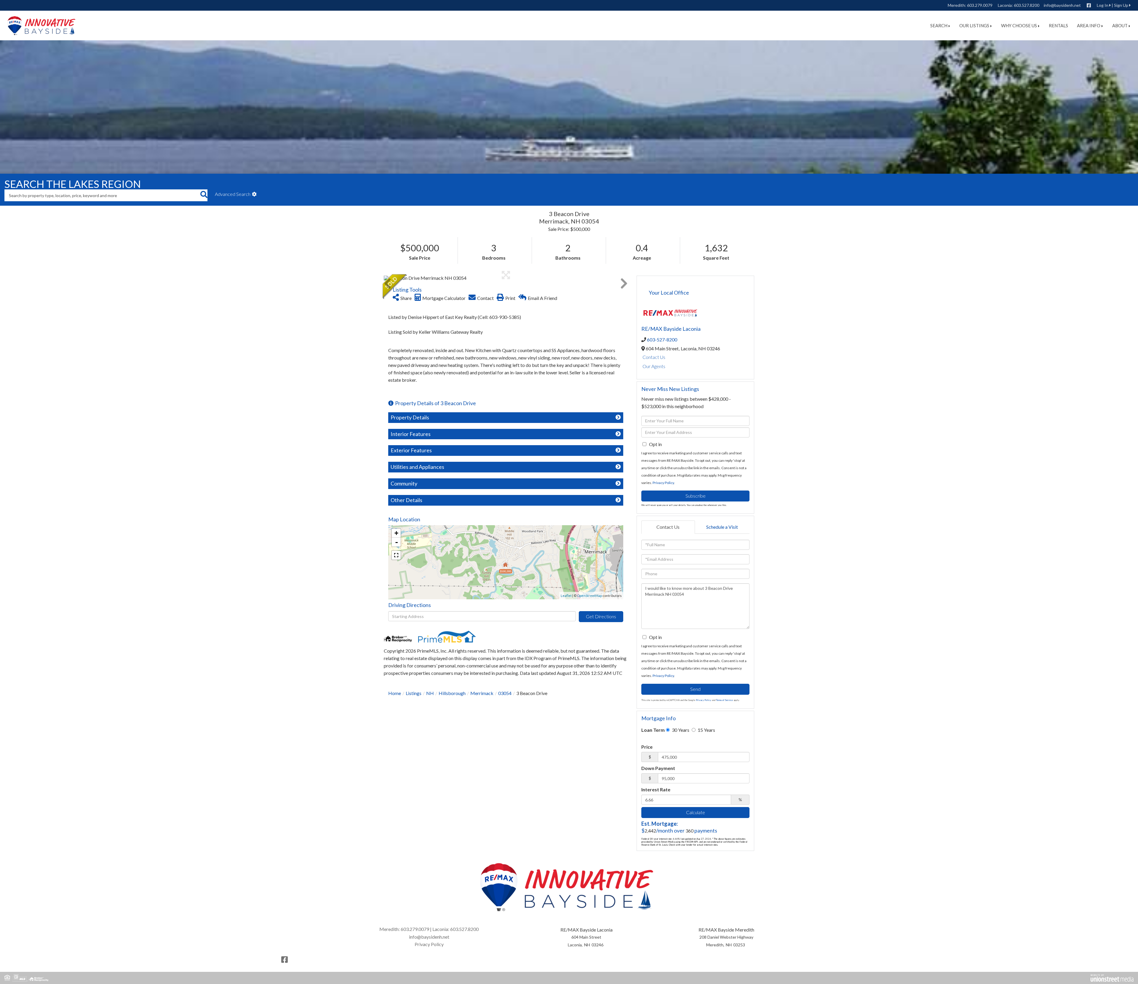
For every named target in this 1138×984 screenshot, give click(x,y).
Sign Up (1121, 5)
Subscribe (695, 496)
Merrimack (481, 693)
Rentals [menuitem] (1058, 25)
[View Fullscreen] (396, 555)
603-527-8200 (662, 339)
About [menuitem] (1120, 25)
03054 (505, 693)
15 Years (706, 730)
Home (394, 693)
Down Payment (658, 768)
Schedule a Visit (722, 527)
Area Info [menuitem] (1088, 25)
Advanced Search (232, 194)
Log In (1102, 5)
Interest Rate (655, 789)
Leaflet (566, 596)
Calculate (695, 812)
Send (695, 689)
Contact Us (653, 357)
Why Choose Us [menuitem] (1019, 25)
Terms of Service (724, 700)
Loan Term (653, 730)
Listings (413, 693)
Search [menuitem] (938, 25)
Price (647, 747)
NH (430, 693)
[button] (203, 195)
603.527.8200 (1026, 5)
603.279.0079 (979, 5)
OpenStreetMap (589, 596)
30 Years (680, 730)
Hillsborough (452, 693)
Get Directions (601, 616)
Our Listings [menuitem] (974, 25)
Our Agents (653, 366)
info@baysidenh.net (1062, 5)
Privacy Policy (663, 482)
